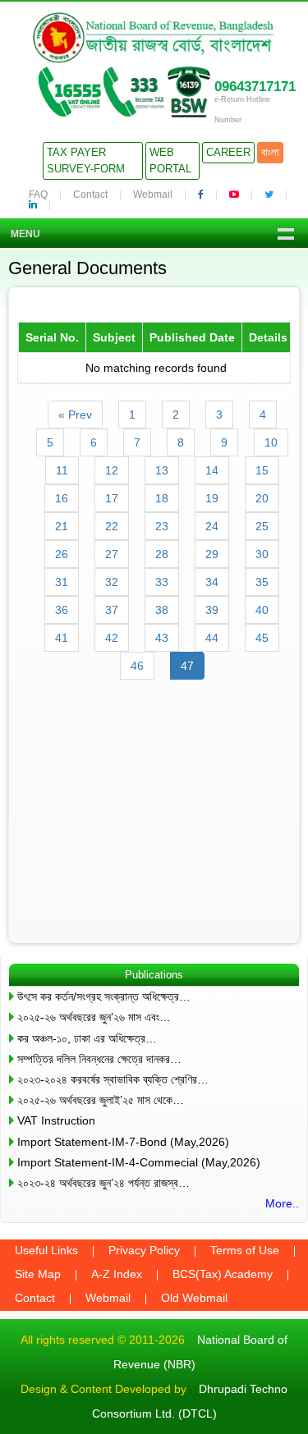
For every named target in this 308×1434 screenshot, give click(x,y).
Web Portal (170, 160)
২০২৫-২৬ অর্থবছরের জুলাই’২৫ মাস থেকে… (100, 1099)
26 (61, 554)
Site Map (38, 1274)
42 (111, 637)
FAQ (38, 194)
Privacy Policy (144, 1250)
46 (137, 665)
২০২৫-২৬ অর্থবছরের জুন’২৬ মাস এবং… (94, 1017)
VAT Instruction (56, 1120)
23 (161, 526)
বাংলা (270, 152)
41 (61, 637)
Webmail (152, 194)
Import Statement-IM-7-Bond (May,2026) (123, 1141)
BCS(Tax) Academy (222, 1274)
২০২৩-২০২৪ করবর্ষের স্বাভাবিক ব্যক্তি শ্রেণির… (113, 1079)
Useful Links (46, 1250)
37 (111, 609)
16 (61, 498)
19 (211, 498)
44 (211, 637)
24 (211, 526)
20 (262, 498)
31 (61, 582)
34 (211, 582)
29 (211, 554)
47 (187, 665)
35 (262, 582)
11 (62, 470)
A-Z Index (116, 1274)
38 (161, 609)
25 (262, 526)
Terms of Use (244, 1250)
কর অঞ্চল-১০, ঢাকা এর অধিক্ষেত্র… (87, 1038)
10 (271, 442)
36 (61, 609)
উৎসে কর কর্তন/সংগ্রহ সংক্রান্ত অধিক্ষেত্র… (104, 996)
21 (61, 526)
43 (161, 637)
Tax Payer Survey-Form (86, 160)
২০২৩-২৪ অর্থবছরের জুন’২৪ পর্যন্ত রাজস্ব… (103, 1182)
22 (111, 526)
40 (262, 609)
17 (111, 498)
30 (262, 554)
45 (262, 637)
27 (111, 554)
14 (211, 470)
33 (161, 582)
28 (161, 554)
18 (161, 498)
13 (161, 470)
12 (111, 470)
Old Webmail (194, 1297)
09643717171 (255, 86)
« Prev (75, 414)
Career (228, 152)
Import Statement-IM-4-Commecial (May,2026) (138, 1162)
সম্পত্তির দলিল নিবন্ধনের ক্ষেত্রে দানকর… (99, 1058)
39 (211, 609)
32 (111, 582)
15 (262, 470)
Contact (90, 194)
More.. (282, 1203)
